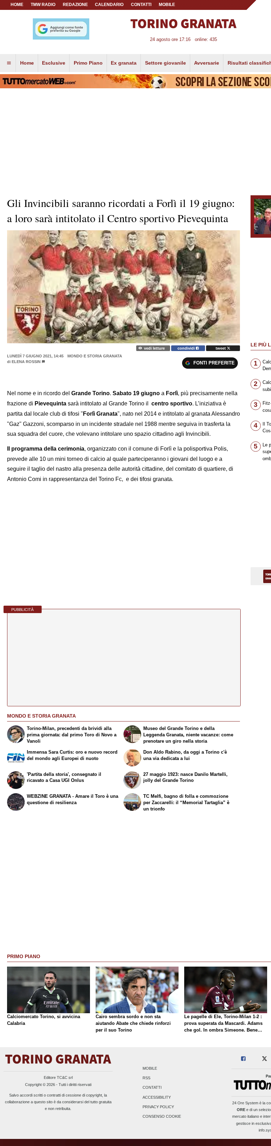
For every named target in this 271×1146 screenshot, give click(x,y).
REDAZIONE (75, 4)
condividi (186, 348)
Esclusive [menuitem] (53, 63)
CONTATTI (141, 4)
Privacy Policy (158, 1107)
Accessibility (157, 1097)
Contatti (152, 1088)
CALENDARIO (109, 4)
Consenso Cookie (162, 1116)
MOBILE (167, 4)
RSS (146, 1078)
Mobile (150, 1068)
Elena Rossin (26, 362)
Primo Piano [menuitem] (88, 63)
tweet (221, 348)
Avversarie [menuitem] (206, 63)
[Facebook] (243, 1059)
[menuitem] (9, 63)
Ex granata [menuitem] (124, 63)
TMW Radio (43, 4)
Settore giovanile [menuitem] (165, 63)
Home (17, 4)
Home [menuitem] (27, 63)
